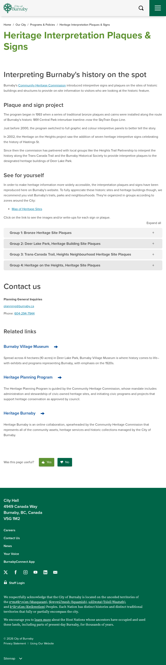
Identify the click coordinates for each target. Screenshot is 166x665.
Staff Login (17, 583)
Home (7, 24)
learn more (43, 620)
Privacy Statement (15, 643)
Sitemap (9, 659)
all (154, 223)
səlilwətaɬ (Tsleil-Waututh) (106, 602)
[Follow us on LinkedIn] (45, 572)
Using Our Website (42, 643)
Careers (9, 530)
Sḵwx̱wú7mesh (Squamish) (68, 602)
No (67, 462)
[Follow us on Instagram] (25, 572)
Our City (21, 24)
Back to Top (159, 481)
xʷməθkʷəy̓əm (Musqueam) (28, 602)
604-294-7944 (24, 313)
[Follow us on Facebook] (16, 572)
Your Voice (11, 554)
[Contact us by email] (55, 572)
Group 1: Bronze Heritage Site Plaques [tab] (41, 232)
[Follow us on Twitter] (6, 572)
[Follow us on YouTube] (35, 572)
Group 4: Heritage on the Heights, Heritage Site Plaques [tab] (55, 265)
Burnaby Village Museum (26, 346)
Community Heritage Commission (42, 85)
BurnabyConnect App (19, 562)
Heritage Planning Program (28, 377)
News (8, 546)
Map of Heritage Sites (27, 209)
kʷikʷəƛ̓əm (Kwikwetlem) (27, 607)
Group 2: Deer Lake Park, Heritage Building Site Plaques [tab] (55, 243)
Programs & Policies (42, 24)
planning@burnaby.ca (19, 306)
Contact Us (12, 538)
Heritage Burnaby (19, 413)
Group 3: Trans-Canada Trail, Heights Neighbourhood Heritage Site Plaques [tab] (70, 254)
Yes (49, 462)
